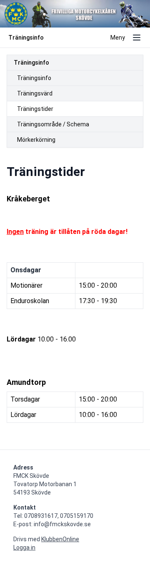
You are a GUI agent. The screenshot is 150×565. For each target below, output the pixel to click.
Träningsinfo (31, 62)
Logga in (24, 547)
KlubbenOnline (60, 539)
